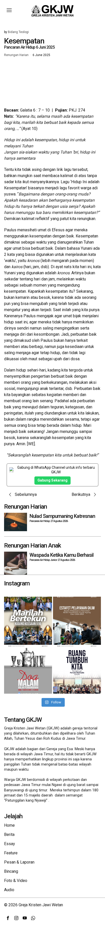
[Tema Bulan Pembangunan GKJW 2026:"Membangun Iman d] (28, 670)
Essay (9, 843)
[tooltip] (8, 918)
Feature (11, 852)
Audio (9, 889)
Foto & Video (15, 880)
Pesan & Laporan (19, 862)
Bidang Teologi (18, 32)
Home (9, 825)
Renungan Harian (16, 55)
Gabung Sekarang (52, 480)
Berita (9, 834)
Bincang (11, 871)
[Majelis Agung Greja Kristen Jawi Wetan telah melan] (77, 621)
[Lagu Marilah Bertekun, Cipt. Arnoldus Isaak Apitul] (28, 621)
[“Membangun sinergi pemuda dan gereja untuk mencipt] (77, 670)
